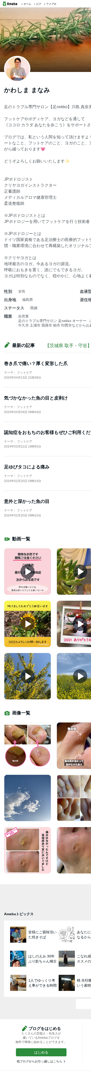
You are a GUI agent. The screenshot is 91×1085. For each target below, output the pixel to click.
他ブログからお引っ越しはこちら (39, 1061)
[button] (41, 1052)
